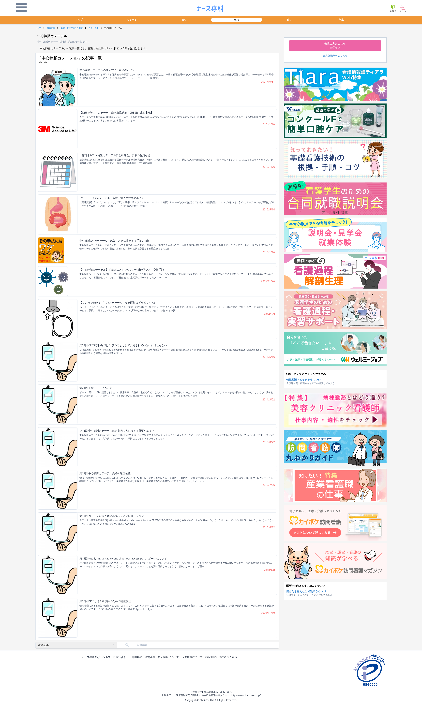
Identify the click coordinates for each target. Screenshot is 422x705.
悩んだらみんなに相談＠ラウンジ (306, 591)
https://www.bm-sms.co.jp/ (246, 695)
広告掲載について (192, 657)
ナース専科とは (90, 657)
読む (184, 19)
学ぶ (236, 19)
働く (289, 19)
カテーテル (93, 28)
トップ (79, 19)
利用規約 (137, 657)
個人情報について (168, 657)
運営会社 (150, 657)
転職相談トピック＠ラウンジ (303, 379)
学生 (341, 19)
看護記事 (51, 28)
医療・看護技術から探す (72, 28)
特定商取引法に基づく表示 (221, 657)
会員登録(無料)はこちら (335, 55)
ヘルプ (106, 657)
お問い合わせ (121, 657)
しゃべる (131, 19)
